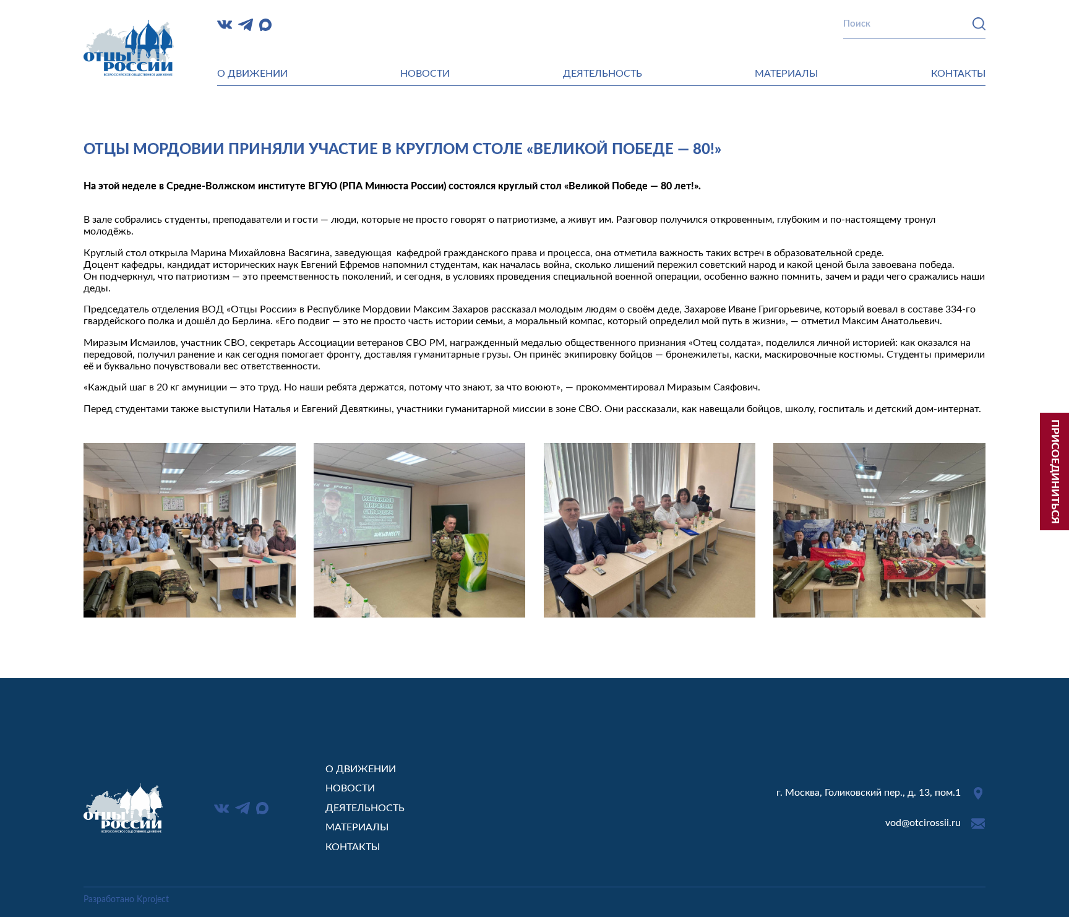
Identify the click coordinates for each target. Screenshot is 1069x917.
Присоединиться (1055, 472)
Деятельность (602, 74)
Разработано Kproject (126, 899)
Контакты (958, 74)
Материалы (786, 74)
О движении (252, 74)
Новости (425, 74)
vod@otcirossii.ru (923, 823)
